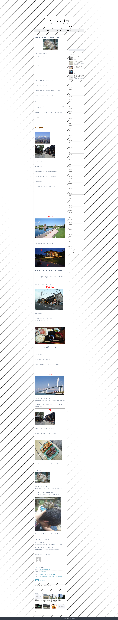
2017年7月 (70, 205)
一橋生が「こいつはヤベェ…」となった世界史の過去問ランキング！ (79, 57)
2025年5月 (70, 103)
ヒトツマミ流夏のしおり (42, 580)
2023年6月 (70, 123)
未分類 (78, 79)
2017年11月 (71, 198)
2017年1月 (70, 215)
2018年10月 (71, 181)
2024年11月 (71, 108)
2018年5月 (70, 188)
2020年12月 (71, 161)
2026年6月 (70, 87)
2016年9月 (70, 222)
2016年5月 (70, 229)
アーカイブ (59, 30)
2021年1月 (70, 159)
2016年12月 (71, 217)
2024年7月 (70, 113)
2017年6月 (70, 207)
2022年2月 (70, 142)
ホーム (38, 30)
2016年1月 (70, 236)
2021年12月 (71, 145)
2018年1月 (70, 195)
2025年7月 (70, 101)
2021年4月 (70, 154)
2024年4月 (70, 116)
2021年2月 (70, 157)
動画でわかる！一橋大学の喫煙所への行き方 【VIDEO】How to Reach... (79, 76)
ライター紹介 (69, 30)
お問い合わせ (79, 30)
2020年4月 (70, 171)
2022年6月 (70, 135)
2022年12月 (71, 130)
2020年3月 (70, 173)
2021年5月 (70, 152)
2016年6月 (70, 227)
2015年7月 (70, 246)
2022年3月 (70, 140)
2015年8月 (70, 244)
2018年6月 (70, 186)
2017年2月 (70, 214)
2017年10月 (71, 200)
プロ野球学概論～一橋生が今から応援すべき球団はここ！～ (44, 585)
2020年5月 (70, 169)
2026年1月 (70, 94)
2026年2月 (70, 92)
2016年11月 (71, 219)
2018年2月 (70, 193)
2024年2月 (70, 120)
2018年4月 (70, 190)
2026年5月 (70, 89)
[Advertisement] (27, 6)
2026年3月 (70, 91)
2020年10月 (71, 164)
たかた (37, 580)
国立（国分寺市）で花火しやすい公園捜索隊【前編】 (47, 574)
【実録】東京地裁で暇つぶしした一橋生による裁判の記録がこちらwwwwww (51, 576)
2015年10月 (71, 241)
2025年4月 (70, 104)
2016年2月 (70, 234)
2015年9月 (70, 243)
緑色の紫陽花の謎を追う (43, 571)
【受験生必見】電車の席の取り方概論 (45, 569)
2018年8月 (70, 183)
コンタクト (56, 544)
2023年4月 (70, 125)
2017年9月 (70, 202)
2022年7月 (70, 133)
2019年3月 (70, 176)
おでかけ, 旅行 (37, 567)
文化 (77, 64)
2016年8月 (70, 224)
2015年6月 (70, 248)
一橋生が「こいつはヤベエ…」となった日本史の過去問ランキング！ (79, 67)
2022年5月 (70, 137)
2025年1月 (70, 106)
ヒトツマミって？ (49, 30)
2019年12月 (71, 174)
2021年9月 (70, 147)
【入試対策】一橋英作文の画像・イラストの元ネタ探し (79, 62)
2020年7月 (70, 166)
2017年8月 (70, 203)
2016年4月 (70, 231)
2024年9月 (70, 111)
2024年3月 (70, 118)
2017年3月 (70, 212)
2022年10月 (71, 132)
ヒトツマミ (68, 618)
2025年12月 (71, 96)
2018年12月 (71, 178)
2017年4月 (70, 210)
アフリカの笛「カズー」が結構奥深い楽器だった (79, 71)
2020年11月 (71, 162)
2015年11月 (71, 239)
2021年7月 (70, 149)
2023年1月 (70, 128)
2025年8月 (70, 99)
